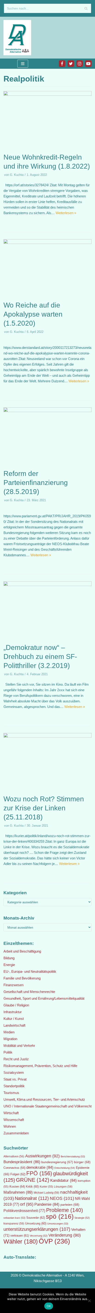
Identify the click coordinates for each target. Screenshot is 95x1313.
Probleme (64, 1210)
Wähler (20, 1241)
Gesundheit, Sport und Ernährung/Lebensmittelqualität (43, 998)
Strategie (82, 1217)
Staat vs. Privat (15, 1079)
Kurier (46, 1186)
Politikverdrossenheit (24, 1211)
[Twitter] (71, 63)
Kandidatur (63, 1180)
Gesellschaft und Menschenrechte (29, 992)
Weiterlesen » (66, 213)
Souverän (35, 1217)
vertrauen (19, 1235)
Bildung (9, 958)
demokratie (39, 1167)
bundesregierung (57, 1162)
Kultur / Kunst (13, 1019)
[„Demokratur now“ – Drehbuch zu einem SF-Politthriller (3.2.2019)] (47, 585)
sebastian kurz (14, 1217)
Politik (7, 1052)
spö (60, 1216)
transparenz (13, 1223)
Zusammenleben (16, 1133)
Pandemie (46, 1204)
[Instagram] (79, 63)
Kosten (17, 1186)
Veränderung (64, 1235)
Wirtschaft (11, 1113)
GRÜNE (32, 1180)
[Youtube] (88, 63)
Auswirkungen (42, 1156)
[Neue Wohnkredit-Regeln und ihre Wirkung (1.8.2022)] (47, 94)
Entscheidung (64, 1167)
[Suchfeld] (86, 8)
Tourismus (11, 1093)
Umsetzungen (57, 1223)
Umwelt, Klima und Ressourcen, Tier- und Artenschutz (44, 1099)
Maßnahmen (18, 1192)
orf (26, 1204)
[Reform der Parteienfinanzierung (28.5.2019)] (47, 411)
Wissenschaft (13, 1120)
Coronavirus (14, 1167)
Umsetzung (35, 1223)
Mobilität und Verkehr (19, 1046)
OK (49, 1306)
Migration (10, 1039)
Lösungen (63, 1186)
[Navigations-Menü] (22, 64)
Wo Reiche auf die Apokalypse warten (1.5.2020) (32, 314)
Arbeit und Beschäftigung (22, 951)
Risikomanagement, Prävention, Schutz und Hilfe (40, 1066)
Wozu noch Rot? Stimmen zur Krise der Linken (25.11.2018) (43, 808)
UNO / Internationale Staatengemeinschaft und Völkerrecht (47, 1106)
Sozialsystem (13, 1072)
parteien (69, 1204)
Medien (9, 1032)
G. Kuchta (17, 175)
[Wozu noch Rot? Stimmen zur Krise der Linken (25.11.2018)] (47, 736)
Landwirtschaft (14, 1025)
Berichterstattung (73, 1156)
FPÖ (39, 1173)
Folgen (17, 1174)
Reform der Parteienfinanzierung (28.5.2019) (35, 482)
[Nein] (89, 1300)
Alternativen (13, 1156)
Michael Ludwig (46, 1192)
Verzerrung (39, 1235)
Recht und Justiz (16, 1059)
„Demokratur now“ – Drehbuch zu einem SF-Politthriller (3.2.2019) (40, 656)
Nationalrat (32, 1198)
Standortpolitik (14, 1086)
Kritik (32, 1186)
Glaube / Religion (16, 1005)
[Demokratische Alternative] (18, 37)
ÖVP (54, 1241)
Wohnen (9, 1126)
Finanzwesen (13, 985)
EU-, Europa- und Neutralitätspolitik (29, 971)
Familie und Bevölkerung (22, 978)
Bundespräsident (21, 1162)
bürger (82, 1162)
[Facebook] (62, 63)
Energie (9, 965)
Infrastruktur (12, 1012)
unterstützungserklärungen (36, 1229)
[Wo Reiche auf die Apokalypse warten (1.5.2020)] (47, 243)
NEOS (62, 1198)
